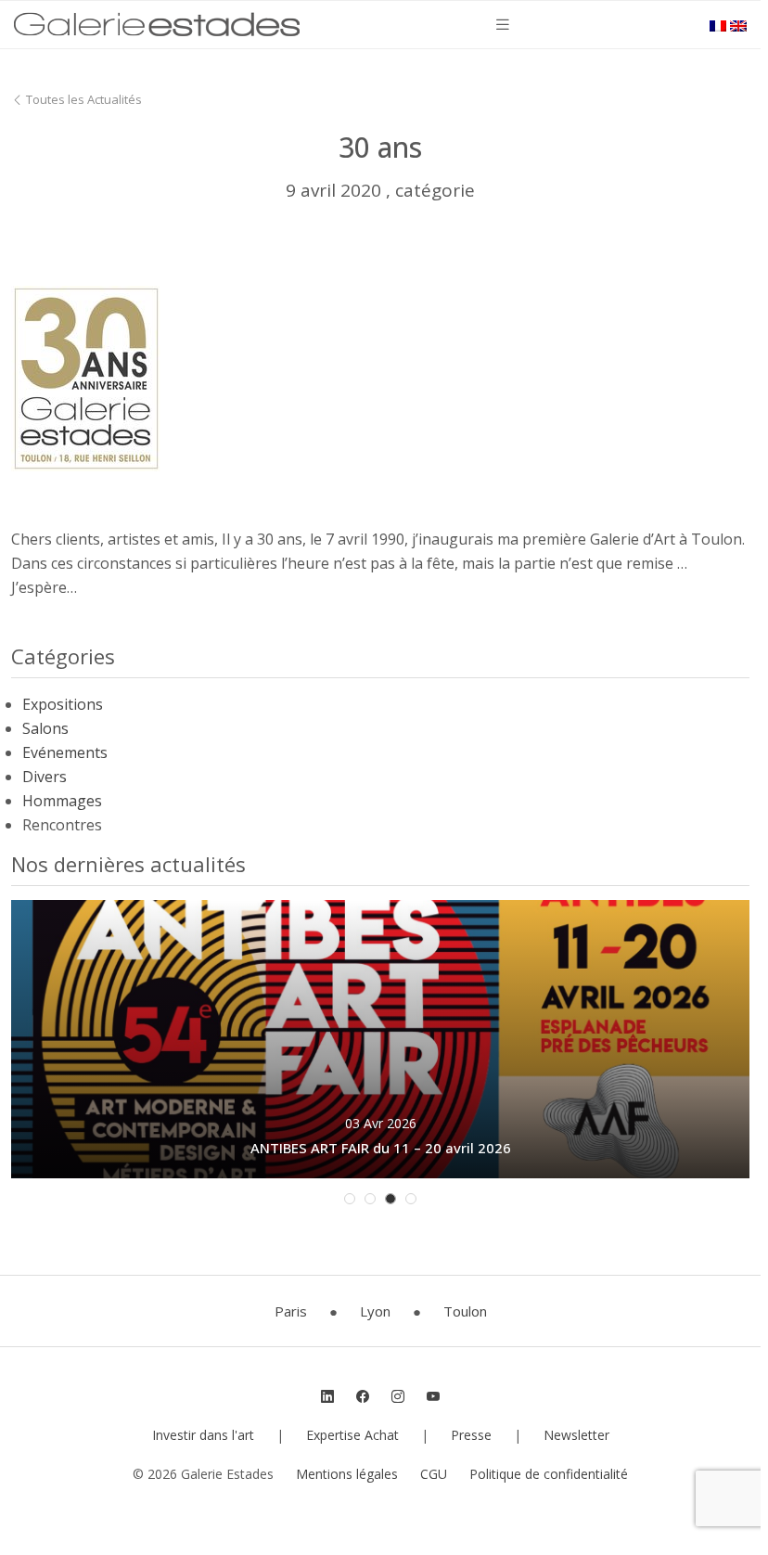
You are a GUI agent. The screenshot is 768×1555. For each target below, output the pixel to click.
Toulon (465, 1311)
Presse (471, 1435)
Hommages (62, 800)
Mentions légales (347, 1474)
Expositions (62, 704)
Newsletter (576, 1435)
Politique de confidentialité (548, 1474)
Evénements (65, 752)
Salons (45, 728)
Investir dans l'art (203, 1435)
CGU (433, 1474)
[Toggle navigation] (502, 24)
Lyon (375, 1311)
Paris (291, 1311)
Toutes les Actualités (82, 99)
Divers (44, 776)
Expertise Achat (352, 1435)
